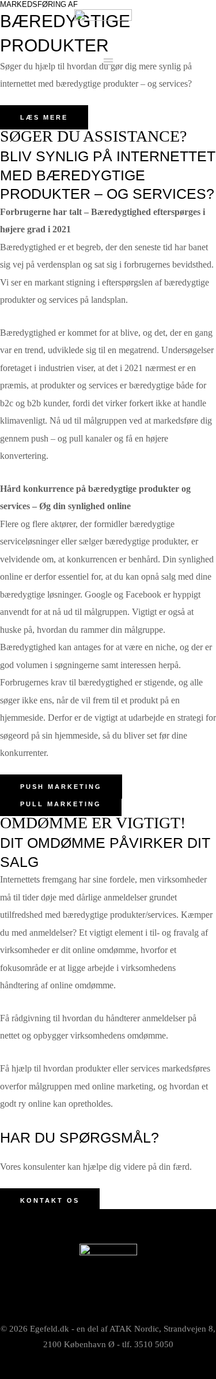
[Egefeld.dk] (103, 22)
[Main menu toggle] (108, 62)
